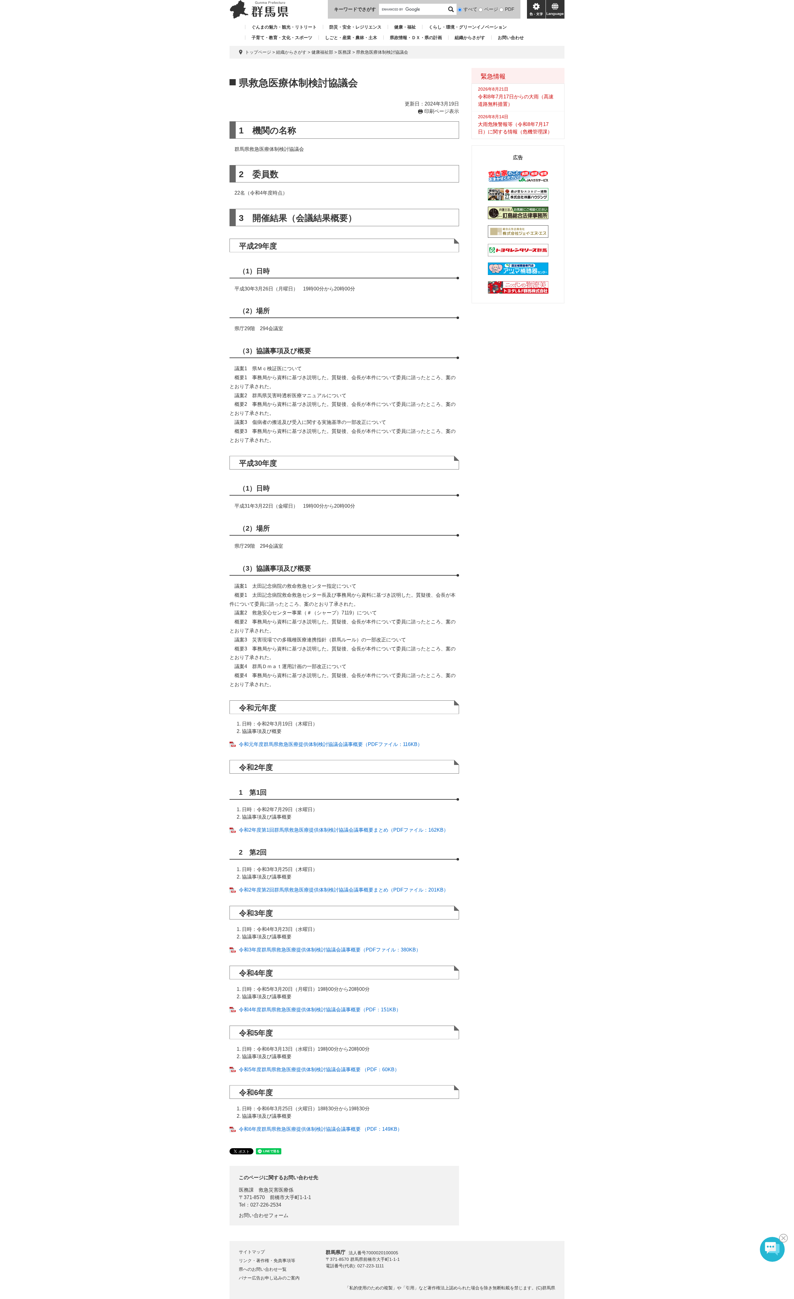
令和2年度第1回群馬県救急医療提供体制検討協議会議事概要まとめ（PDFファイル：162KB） (343, 830)
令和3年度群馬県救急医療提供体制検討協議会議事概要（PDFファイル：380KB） (330, 949)
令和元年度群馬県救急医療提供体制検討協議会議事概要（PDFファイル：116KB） (330, 744)
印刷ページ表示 (441, 111)
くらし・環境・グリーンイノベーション (468, 27)
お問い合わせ (511, 37)
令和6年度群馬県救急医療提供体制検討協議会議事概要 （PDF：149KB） (320, 1129)
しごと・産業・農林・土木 (351, 37)
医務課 (344, 52)
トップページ (258, 52)
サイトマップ (252, 1251)
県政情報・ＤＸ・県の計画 (416, 37)
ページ (491, 9)
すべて (470, 9)
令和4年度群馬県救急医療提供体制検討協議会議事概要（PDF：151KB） (320, 1009)
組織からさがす (470, 37)
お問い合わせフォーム (263, 1215)
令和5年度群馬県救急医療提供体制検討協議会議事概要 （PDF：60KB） (319, 1069)
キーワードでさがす (355, 9)
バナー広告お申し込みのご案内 (269, 1277)
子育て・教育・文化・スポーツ (282, 37)
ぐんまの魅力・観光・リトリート (284, 27)
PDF (509, 9)
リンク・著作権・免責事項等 (267, 1260)
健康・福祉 (405, 27)
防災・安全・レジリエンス (355, 27)
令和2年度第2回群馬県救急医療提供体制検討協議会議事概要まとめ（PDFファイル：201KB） (343, 889)
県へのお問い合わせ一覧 (263, 1269)
